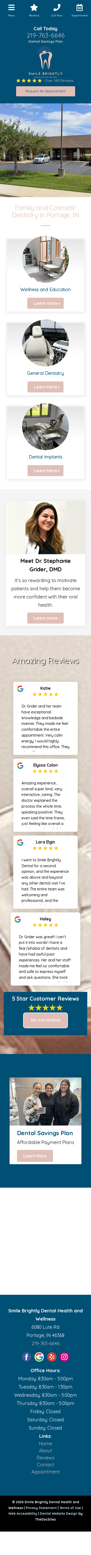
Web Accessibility (22, 1513)
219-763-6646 (46, 35)
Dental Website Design (58, 1513)
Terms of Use (70, 1508)
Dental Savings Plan (45, 41)
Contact (45, 1465)
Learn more (45, 303)
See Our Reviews (45, 1020)
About (45, 1450)
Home (45, 1443)
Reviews (45, 1458)
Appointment (46, 1472)
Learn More (45, 387)
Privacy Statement (41, 1508)
